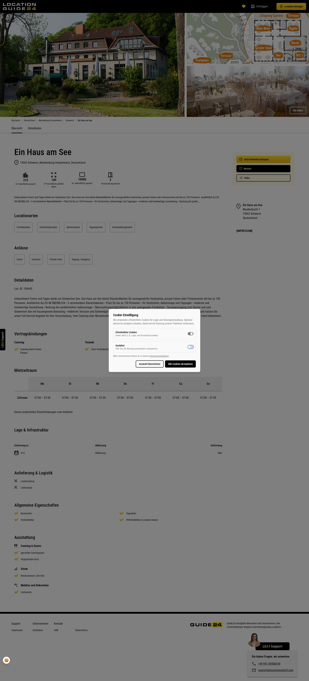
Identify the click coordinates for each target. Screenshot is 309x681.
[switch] (190, 333)
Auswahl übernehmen (149, 364)
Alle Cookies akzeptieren (180, 364)
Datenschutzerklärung (159, 356)
